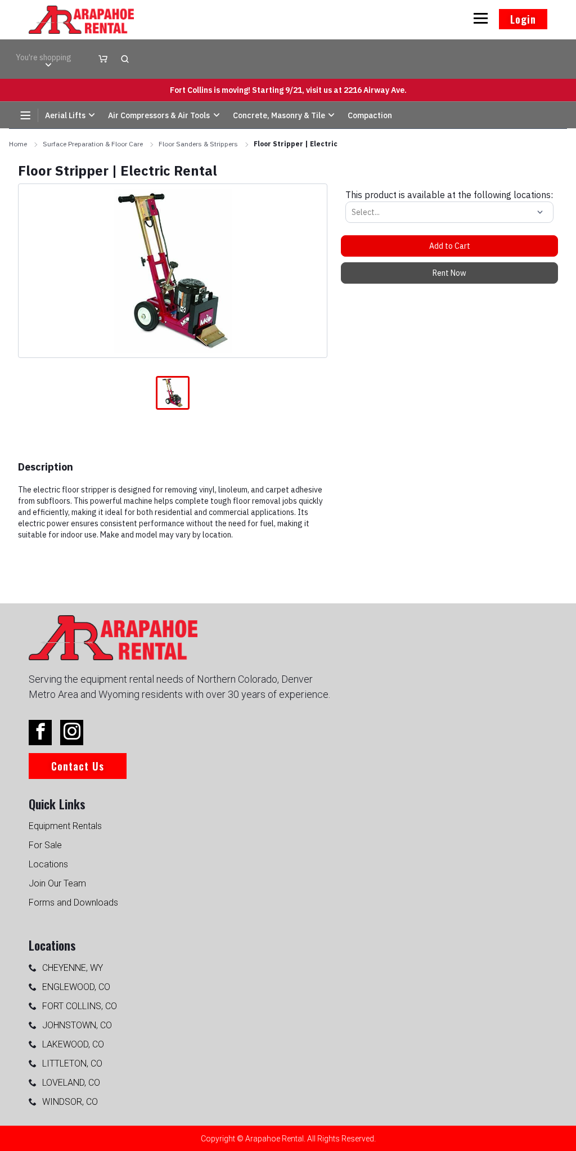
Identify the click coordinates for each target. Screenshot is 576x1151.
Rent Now (449, 273)
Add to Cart (449, 246)
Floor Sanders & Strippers (198, 144)
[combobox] (352, 212)
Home (18, 144)
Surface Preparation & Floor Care (93, 144)
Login (523, 19)
